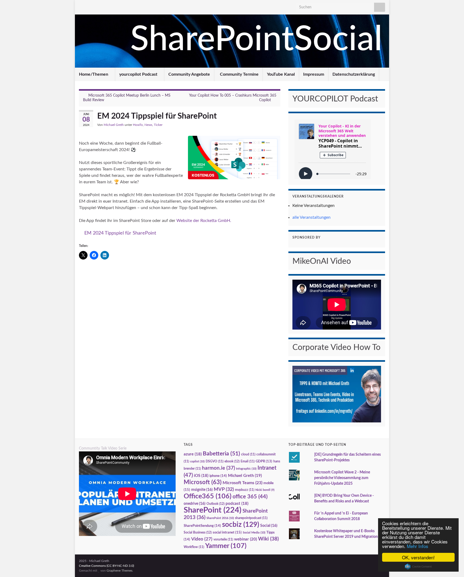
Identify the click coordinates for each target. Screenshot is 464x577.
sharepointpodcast (251, 518)
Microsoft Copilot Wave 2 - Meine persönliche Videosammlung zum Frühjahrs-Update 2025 (342, 477)
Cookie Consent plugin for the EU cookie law (418, 566)
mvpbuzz (244, 489)
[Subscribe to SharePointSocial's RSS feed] (116, 6)
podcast (237, 504)
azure (193, 454)
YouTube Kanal (281, 74)
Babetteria (221, 454)
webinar (245, 539)
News (148, 124)
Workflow (194, 547)
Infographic (246, 468)
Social (268, 526)
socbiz (240, 524)
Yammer (226, 546)
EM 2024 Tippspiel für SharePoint (120, 233)
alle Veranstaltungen (311, 217)
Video (201, 539)
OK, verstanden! (418, 557)
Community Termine (239, 74)
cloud (248, 454)
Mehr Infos (417, 546)
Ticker (158, 124)
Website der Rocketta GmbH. (203, 220)
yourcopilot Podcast (138, 74)
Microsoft (203, 482)
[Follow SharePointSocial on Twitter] (108, 6)
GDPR (264, 461)
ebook (232, 461)
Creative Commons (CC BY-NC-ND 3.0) (106, 565)
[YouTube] (90, 6)
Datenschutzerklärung (353, 74)
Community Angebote (189, 74)
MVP (224, 489)
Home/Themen (94, 74)
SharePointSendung (202, 526)
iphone (218, 476)
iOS (201, 476)
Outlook (215, 503)
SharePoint (212, 510)
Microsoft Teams (242, 483)
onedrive (194, 504)
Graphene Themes (119, 570)
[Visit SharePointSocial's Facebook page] (99, 6)
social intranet (227, 532)
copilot (197, 461)
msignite (202, 490)
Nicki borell (264, 489)
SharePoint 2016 (220, 518)
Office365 (207, 496)
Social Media (254, 532)
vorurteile (223, 539)
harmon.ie (218, 468)
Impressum (313, 74)
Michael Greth (114, 124)
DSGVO (214, 461)
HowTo (138, 124)
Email (248, 461)
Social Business (198, 532)
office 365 (250, 496)
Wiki (268, 539)
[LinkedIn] (81, 6)
